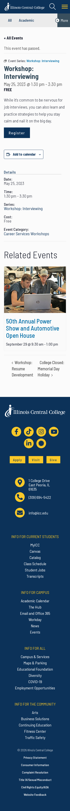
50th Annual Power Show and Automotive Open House (32, 328)
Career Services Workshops (26, 233)
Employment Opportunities (35, 688)
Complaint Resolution (35, 772)
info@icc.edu (38, 513)
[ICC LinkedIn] (29, 443)
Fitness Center (35, 731)
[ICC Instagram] (41, 432)
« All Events (13, 38)
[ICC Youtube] (54, 432)
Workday (35, 619)
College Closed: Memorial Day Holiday (51, 368)
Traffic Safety (35, 737)
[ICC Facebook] (16, 432)
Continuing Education (35, 725)
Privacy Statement (35, 757)
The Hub (35, 607)
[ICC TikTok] (29, 432)
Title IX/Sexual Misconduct (35, 780)
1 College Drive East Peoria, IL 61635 (39, 484)
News (35, 626)
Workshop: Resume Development (22, 368)
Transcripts (35, 576)
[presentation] (35, 289)
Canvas (35, 551)
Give (53, 460)
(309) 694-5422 (40, 497)
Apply (17, 460)
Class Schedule (35, 563)
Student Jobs (35, 570)
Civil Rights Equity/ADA (35, 787)
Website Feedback (35, 794)
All (10, 20)
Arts (35, 712)
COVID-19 (35, 681)
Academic (26, 20)
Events (35, 632)
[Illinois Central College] (24, 6)
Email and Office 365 (35, 613)
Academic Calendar (35, 601)
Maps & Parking (35, 663)
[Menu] (65, 7)
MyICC (35, 545)
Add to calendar (24, 154)
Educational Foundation (35, 669)
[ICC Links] (41, 443)
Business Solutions (35, 719)
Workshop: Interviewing (23, 208)
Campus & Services (35, 656)
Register (17, 132)
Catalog (35, 557)
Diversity (35, 675)
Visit (36, 460)
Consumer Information (35, 765)
